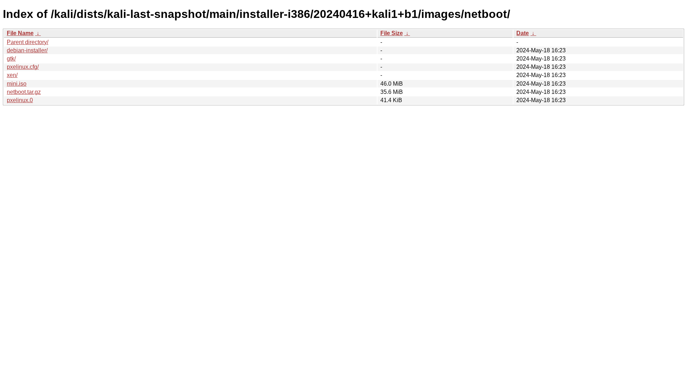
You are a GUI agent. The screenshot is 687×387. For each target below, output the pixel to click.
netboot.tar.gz (24, 92)
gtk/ (11, 59)
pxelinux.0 (20, 100)
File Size (391, 33)
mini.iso (16, 84)
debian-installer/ (27, 50)
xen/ (12, 75)
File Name (20, 33)
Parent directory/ (27, 42)
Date (522, 33)
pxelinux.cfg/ (23, 67)
